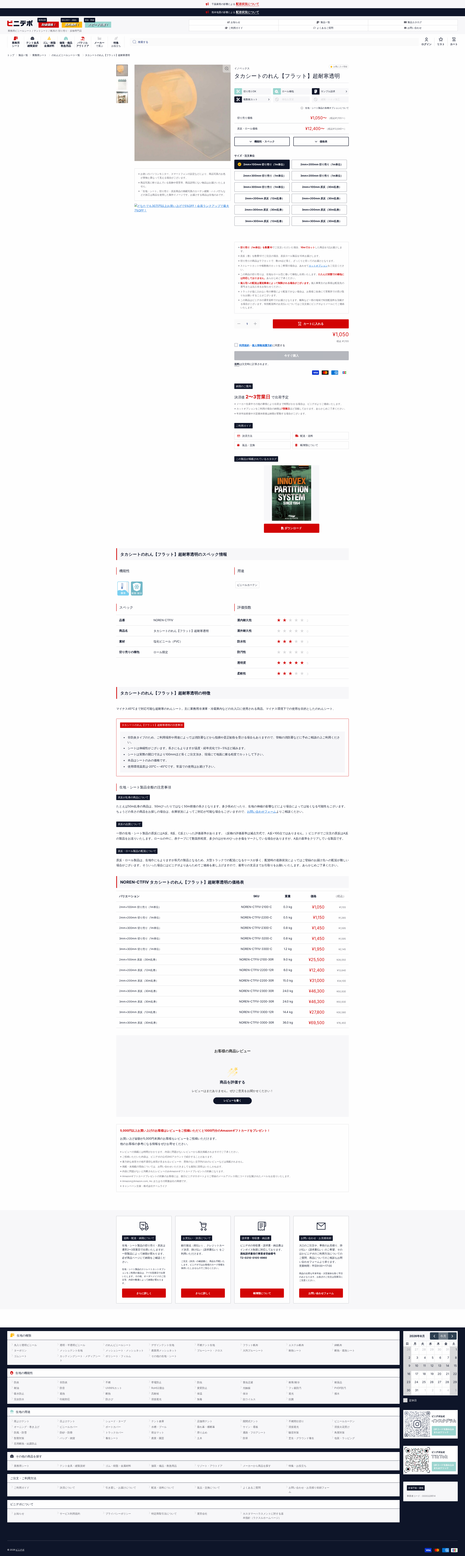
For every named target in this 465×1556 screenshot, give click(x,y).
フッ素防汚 (295, 1387)
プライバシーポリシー (118, 1513)
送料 (236, 363)
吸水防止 (19, 1393)
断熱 (108, 1393)
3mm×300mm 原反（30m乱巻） (138, 1022)
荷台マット (157, 1432)
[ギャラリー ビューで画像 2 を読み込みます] (122, 84)
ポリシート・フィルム (118, 1356)
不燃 (108, 1382)
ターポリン (20, 1350)
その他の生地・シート (164, 1356)
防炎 (16, 1382)
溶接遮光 (156, 1399)
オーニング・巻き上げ (26, 1426)
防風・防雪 (20, 1432)
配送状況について (247, 4)
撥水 (336, 1393)
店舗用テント (204, 1421)
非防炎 (63, 1382)
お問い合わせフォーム (261, 811)
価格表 (322, 141)
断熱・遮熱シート (344, 1350)
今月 (443, 1336)
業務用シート (39, 55)
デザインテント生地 (162, 1345)
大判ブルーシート (253, 1350)
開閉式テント (250, 1421)
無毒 (199, 1399)
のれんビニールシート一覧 (66, 55)
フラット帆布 (250, 1345)
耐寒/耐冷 (294, 1382)
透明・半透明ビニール (72, 1345)
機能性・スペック (263, 141)
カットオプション (318, 265)
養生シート (112, 1438)
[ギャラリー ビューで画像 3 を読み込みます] (122, 97)
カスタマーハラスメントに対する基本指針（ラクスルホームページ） (263, 1515)
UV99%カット (114, 1387)
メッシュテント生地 (71, 1350)
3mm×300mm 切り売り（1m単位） (140, 948)
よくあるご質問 (252, 1487)
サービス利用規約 (70, 1513)
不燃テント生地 (206, 1345)
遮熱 (62, 1393)
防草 (245, 1438)
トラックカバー (114, 1432)
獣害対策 (19, 1438)
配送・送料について (162, 1487)
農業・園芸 (157, 1438)
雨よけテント (21, 1421)
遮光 (291, 1393)
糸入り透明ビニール (25, 1345)
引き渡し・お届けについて (121, 1487)
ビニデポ (20, 1549)
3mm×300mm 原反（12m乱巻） (138, 1012)
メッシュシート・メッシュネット (125, 1350)
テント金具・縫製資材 (72, 1465)
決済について (67, 1487)
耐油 (16, 1387)
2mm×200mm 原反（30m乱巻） (138, 980)
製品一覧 (23, 55)
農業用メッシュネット (164, 1350)
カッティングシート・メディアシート (80, 1358)
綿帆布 (338, 1345)
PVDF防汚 (340, 1387)
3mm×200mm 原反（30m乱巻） (138, 1001)
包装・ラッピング (344, 1438)
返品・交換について (208, 1487)
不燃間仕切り (296, 1421)
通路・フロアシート (254, 1432)
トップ (10, 55)
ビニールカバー (69, 1426)
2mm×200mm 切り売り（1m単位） (140, 917)
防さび (109, 1399)
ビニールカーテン (247, 584)
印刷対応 (65, 1399)
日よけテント (67, 1421)
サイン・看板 (250, 1426)
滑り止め (202, 1432)
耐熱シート (295, 1350)
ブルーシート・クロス (210, 1350)
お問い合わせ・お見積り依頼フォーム (309, 1489)
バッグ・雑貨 (67, 1438)
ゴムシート (20, 1356)
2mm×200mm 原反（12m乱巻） (138, 970)
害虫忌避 (248, 1382)
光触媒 (246, 1387)
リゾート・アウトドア (210, 1465)
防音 (62, 1387)
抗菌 (291, 1399)
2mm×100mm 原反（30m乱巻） (138, 959)
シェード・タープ (116, 1421)
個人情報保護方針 (262, 345)
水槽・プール (159, 1426)
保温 (199, 1393)
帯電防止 (156, 1382)
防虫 (199, 1382)
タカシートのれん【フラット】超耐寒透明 (107, 55)
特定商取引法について (164, 1513)
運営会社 (202, 1513)
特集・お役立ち (297, 1465)
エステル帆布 (296, 1345)
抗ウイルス (249, 1399)
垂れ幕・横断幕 (206, 1426)
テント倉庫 (157, 1421)
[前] (434, 1336)
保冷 (245, 1393)
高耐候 (155, 1393)
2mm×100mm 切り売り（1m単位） (140, 906)
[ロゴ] (20, 23)
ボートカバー (113, 1426)
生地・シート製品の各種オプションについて (327, 108)
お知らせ (19, 1513)
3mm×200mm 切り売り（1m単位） (140, 938)
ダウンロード (293, 528)
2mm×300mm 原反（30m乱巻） (138, 990)
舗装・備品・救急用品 (164, 1465)
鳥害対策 (339, 1432)
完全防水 (19, 1399)
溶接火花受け (342, 1426)
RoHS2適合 (157, 1387)
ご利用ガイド (21, 1487)
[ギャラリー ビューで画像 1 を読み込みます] (122, 70)
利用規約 (244, 345)
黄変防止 (202, 1387)
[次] (452, 1336)
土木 (199, 1438)
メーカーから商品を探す (257, 1465)
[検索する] (133, 42)
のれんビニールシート (118, 1345)
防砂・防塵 (66, 1432)
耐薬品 (338, 1382)
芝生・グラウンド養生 (301, 1438)
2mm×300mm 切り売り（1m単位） (140, 927)
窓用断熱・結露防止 (25, 1443)
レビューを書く (232, 1100)
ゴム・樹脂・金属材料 (118, 1465)
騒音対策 (294, 1432)
